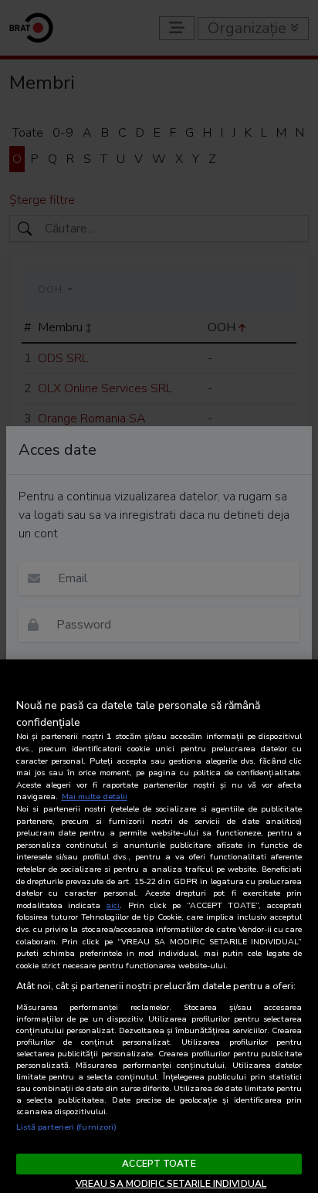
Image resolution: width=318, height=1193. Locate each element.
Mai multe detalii (94, 796)
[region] (159, 926)
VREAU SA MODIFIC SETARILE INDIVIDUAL (171, 1184)
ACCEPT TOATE (158, 1163)
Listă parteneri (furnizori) (66, 1127)
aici (113, 905)
